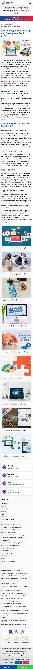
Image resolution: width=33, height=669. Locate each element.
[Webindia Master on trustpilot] (16, 643)
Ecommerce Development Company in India (13, 537)
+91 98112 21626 (12, 468)
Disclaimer (25, 653)
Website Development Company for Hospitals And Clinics (15, 616)
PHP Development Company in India (14, 404)
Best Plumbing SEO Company (10, 581)
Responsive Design (7, 553)
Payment (4, 517)
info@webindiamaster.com (16, 485)
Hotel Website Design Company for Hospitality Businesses (14, 607)
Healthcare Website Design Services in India (14, 624)
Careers (4, 511)
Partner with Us (6, 509)
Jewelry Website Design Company (11, 570)
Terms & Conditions (14, 656)
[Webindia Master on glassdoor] (16, 638)
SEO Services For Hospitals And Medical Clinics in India (16, 576)
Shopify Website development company (13, 535)
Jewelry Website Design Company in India (13, 601)
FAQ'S (22, 656)
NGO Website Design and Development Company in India (16, 587)
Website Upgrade (8, 653)
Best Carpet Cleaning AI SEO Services (15, 274)
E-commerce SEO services (9, 532)
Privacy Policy (17, 653)
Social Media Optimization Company (11, 524)
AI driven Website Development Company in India (15, 610)
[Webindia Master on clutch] (8, 643)
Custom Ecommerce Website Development (12, 379)
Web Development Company (9, 548)
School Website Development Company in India (14, 593)
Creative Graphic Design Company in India (14, 431)
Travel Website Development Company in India (14, 578)
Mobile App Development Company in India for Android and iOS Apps (15, 457)
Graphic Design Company (8, 540)
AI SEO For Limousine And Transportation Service (15, 613)
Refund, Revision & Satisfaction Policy (16, 651)
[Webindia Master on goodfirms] (25, 638)
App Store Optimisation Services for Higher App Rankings (14, 301)
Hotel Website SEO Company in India (12, 603)
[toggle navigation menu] (30, 3)
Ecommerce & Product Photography (11, 530)
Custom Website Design (8, 561)
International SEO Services (9, 583)
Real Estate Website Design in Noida (11, 590)
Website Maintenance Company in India (12, 543)
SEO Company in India (8, 519)
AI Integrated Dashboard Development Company (15, 573)
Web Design (5, 550)
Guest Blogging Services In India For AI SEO (13, 596)
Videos (4, 506)
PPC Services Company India (9, 522)
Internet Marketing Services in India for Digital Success (15, 327)
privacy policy (8, 662)
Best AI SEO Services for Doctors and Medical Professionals (14, 621)
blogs (18, 17)
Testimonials (5, 503)
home (14, 17)
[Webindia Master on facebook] (25, 643)
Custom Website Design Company (11, 545)
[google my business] (8, 638)
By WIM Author (7, 24)
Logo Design (5, 558)
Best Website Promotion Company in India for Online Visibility (14, 249)
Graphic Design (6, 556)
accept (19, 662)
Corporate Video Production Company (12, 527)
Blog (3, 514)
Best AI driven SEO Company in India (11, 568)
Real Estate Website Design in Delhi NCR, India (16, 353)
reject (26, 662)
